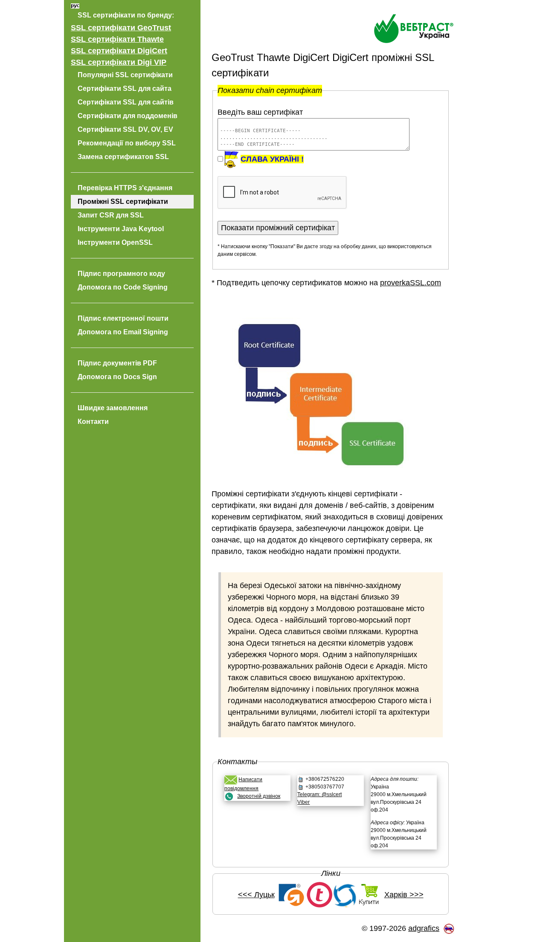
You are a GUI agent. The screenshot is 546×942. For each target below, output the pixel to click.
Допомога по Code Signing (123, 287)
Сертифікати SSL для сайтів (126, 102)
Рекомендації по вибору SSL (127, 143)
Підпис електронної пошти (123, 318)
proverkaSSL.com (410, 282)
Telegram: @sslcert (319, 794)
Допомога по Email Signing (123, 332)
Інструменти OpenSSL (115, 242)
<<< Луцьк (256, 894)
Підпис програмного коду (121, 273)
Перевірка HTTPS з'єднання (125, 187)
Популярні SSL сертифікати (125, 74)
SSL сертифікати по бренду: (126, 15)
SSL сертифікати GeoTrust (121, 27)
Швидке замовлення (113, 408)
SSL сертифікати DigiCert (119, 50)
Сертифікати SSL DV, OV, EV (125, 129)
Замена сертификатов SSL (123, 156)
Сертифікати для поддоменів (127, 115)
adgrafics (423, 928)
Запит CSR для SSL (111, 215)
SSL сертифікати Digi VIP (118, 62)
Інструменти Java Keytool (121, 228)
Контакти (93, 421)
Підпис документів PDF (117, 363)
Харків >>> (404, 894)
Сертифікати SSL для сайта (124, 88)
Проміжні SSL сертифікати (123, 201)
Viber (303, 802)
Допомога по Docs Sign (117, 376)
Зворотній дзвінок (258, 796)
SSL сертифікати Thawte (117, 39)
